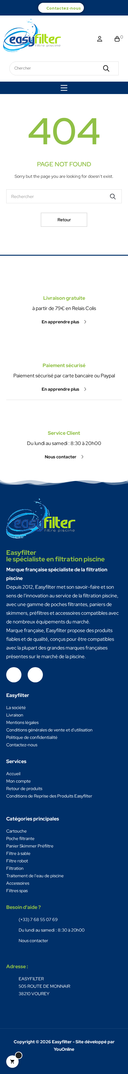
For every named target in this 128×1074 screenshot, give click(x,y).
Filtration (15, 868)
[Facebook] (13, 674)
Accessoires (17, 883)
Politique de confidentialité (31, 737)
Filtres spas (17, 890)
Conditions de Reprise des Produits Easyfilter (49, 796)
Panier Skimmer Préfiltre (29, 846)
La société (16, 707)
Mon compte (18, 781)
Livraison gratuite (64, 298)
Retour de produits (24, 788)
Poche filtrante (20, 838)
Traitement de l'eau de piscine (35, 876)
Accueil (13, 773)
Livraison (14, 715)
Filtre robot (17, 861)
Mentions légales (22, 722)
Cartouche (16, 831)
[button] (64, 321)
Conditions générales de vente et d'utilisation (49, 730)
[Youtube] (35, 674)
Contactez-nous (63, 8)
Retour (64, 219)
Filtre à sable (18, 853)
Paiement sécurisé (64, 365)
